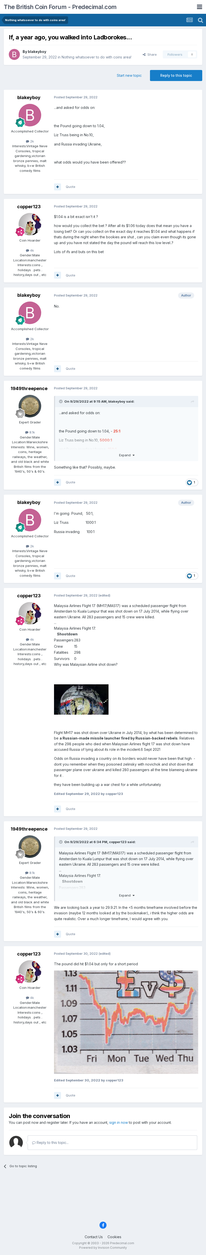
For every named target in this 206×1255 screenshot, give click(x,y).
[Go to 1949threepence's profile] (30, 406)
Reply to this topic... (52, 1142)
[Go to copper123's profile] (30, 224)
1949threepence (29, 388)
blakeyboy (37, 51)
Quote (70, 187)
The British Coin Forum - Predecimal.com (60, 7)
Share (151, 54)
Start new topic (129, 75)
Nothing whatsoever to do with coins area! (96, 57)
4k (31, 250)
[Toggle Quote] (61, 401)
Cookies (114, 1237)
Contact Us (94, 1237)
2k (31, 141)
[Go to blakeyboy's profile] (14, 54)
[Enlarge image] (81, 699)
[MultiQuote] (57, 186)
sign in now (118, 1122)
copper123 (29, 206)
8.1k (31, 432)
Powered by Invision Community (103, 1247)
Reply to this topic (176, 75)
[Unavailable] (126, 1021)
